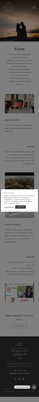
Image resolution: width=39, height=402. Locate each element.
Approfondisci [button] (9, 207)
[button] (34, 387)
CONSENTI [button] (20, 207)
